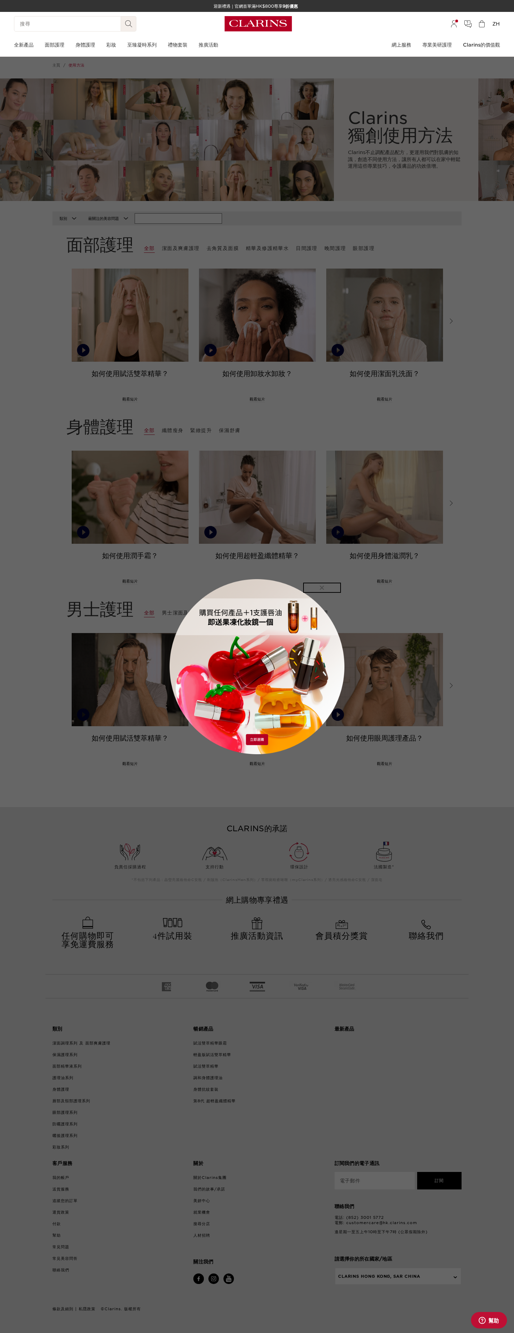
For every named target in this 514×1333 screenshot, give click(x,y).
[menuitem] (454, 24)
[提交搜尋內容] (128, 24)
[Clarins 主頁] (258, 23)
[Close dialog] (322, 587)
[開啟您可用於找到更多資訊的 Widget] (489, 1320)
